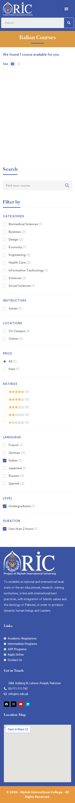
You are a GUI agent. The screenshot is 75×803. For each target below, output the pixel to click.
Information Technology (28, 270)
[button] (66, 9)
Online (16, 339)
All (13, 361)
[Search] (69, 23)
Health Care (20, 262)
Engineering (19, 255)
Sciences (17, 278)
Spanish (16, 483)
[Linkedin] (28, 704)
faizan (7, 134)
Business (17, 232)
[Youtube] (20, 704)
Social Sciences (22, 286)
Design (16, 239)
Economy (17, 247)
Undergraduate (22, 506)
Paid (14, 369)
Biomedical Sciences (25, 224)
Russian (16, 476)
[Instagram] (13, 704)
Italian (15, 460)
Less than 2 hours (23, 529)
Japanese (17, 468)
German (17, 453)
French (16, 445)
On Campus (19, 331)
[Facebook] (6, 704)
